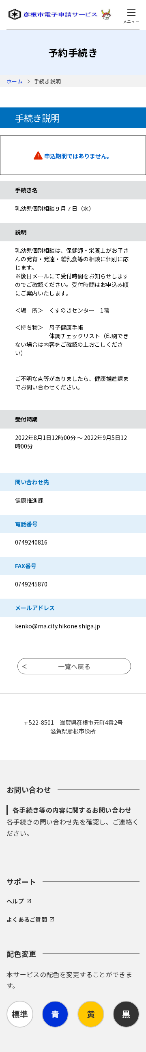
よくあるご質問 (26, 919)
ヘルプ (15, 901)
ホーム (14, 81)
